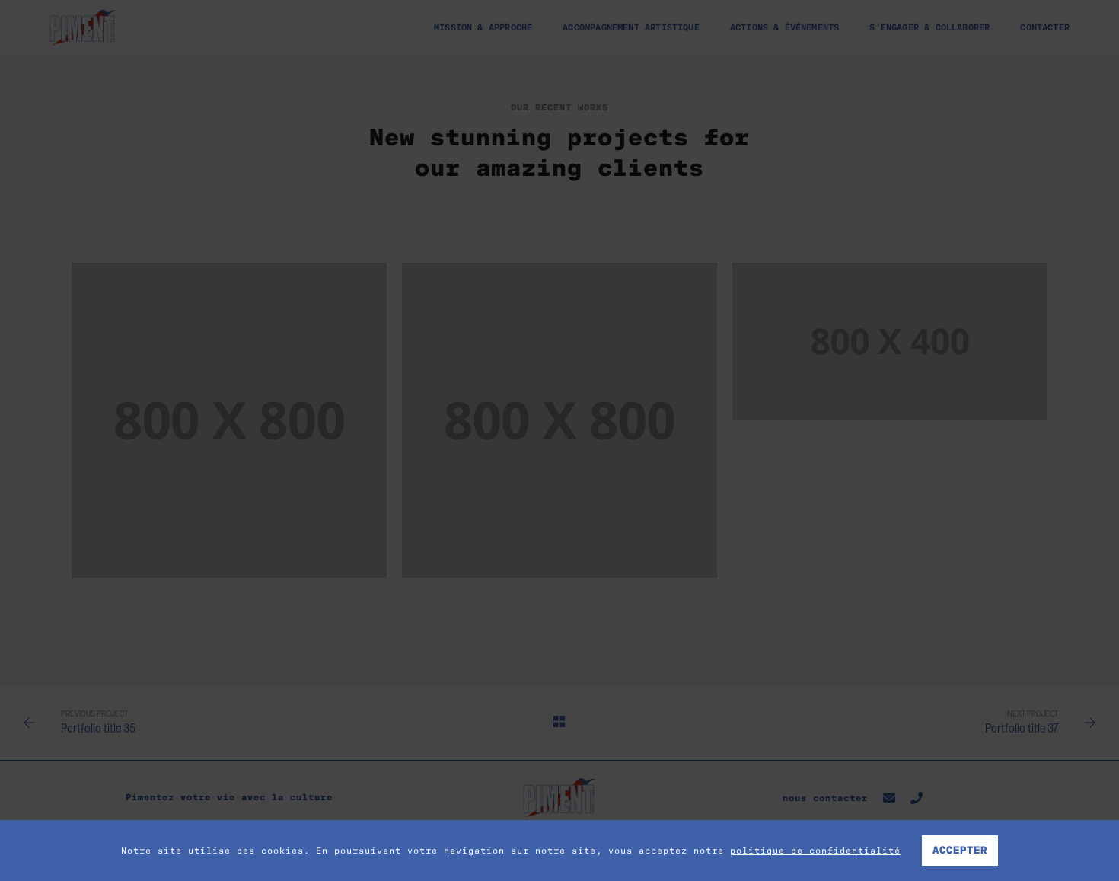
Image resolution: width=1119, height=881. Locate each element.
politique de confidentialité (815, 850)
